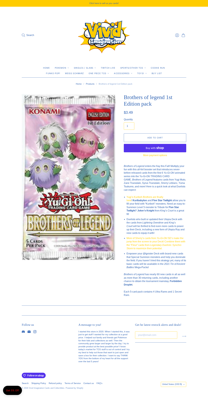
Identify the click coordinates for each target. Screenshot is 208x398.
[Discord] (23, 332)
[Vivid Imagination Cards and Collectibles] (104, 35)
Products (90, 84)
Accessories (121, 73)
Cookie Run (158, 68)
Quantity (128, 119)
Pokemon (60, 68)
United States (172, 384)
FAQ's (99, 383)
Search (25, 383)
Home (46, 68)
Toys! (140, 73)
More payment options (155, 155)
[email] (29, 332)
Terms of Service (73, 383)
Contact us (88, 383)
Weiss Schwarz (74, 73)
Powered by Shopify (74, 388)
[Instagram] (34, 332)
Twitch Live (108, 68)
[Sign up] (184, 336)
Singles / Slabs (83, 68)
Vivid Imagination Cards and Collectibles (46, 388)
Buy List (157, 73)
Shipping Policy (38, 383)
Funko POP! (53, 73)
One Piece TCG (97, 73)
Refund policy (55, 383)
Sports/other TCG (131, 68)
